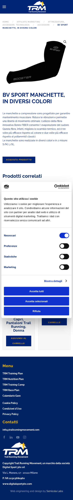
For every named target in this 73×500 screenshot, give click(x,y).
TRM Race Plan (11, 390)
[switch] (60, 246)
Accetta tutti (36, 291)
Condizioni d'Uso (12, 408)
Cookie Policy (10, 403)
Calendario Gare (12, 395)
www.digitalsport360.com (17, 483)
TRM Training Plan (13, 373)
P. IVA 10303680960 (14, 478)
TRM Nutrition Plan (13, 379)
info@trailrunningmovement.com (21, 429)
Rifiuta (36, 311)
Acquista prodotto (19, 160)
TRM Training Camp (14, 384)
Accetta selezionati (36, 301)
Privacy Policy (11, 414)
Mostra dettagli (53, 280)
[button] (4, 7)
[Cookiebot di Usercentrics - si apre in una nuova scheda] (54, 187)
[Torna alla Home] (36, 7)
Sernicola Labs (55, 491)
